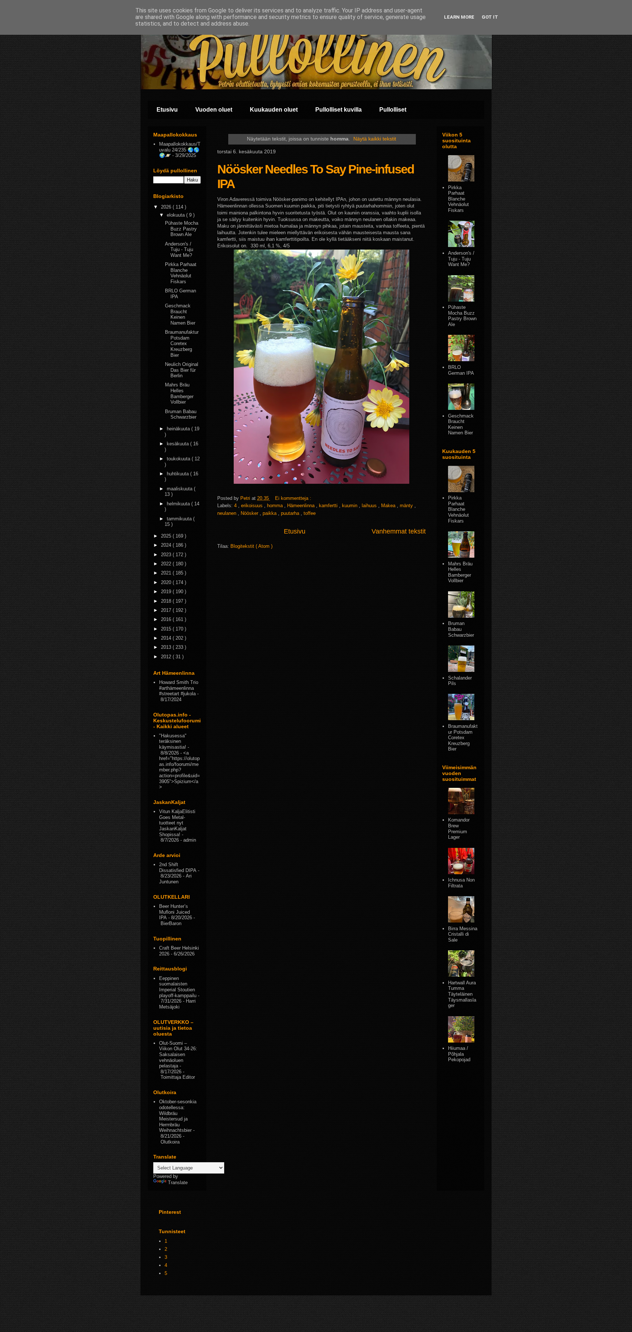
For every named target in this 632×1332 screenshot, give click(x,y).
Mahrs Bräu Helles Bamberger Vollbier (179, 393)
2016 (167, 619)
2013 (167, 647)
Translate (178, 1182)
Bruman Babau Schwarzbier (180, 414)
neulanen (227, 513)
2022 (167, 563)
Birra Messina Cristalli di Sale (462, 934)
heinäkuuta (179, 428)
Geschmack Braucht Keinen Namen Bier (180, 314)
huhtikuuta (178, 473)
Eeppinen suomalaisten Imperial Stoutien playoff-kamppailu (177, 987)
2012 (167, 656)
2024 (167, 545)
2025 (167, 536)
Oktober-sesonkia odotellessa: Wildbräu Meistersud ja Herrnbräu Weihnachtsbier (177, 1116)
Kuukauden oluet (274, 109)
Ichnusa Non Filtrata (461, 882)
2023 (167, 554)
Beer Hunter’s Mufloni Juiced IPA (174, 911)
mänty (407, 505)
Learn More (459, 17)
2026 (167, 207)
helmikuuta (179, 503)
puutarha (291, 513)
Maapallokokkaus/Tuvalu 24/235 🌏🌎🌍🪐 (179, 149)
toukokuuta (179, 458)
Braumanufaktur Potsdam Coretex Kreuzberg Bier (182, 343)
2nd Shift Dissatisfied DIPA (177, 867)
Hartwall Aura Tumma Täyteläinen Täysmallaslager (462, 994)
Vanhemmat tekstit (399, 531)
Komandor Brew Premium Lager (459, 828)
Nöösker (250, 513)
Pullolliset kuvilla (338, 109)
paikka (270, 513)
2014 (167, 638)
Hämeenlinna (301, 505)
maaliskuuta (180, 488)
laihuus (370, 505)
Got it (490, 17)
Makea (389, 505)
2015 (167, 629)
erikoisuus (252, 505)
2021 (167, 573)
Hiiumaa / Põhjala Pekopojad (459, 1053)
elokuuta (176, 215)
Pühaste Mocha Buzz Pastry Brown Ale (181, 228)
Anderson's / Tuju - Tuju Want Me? (179, 249)
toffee (310, 513)
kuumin (350, 505)
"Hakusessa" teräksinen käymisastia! (173, 741)
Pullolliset (392, 109)
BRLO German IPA (461, 370)
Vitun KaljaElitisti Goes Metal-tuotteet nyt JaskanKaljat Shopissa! (177, 823)
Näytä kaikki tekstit (374, 139)
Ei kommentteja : (294, 498)
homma (275, 505)
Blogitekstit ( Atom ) (251, 546)
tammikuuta (180, 518)
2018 (167, 601)
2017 (167, 610)
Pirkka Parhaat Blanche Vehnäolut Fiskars (180, 273)
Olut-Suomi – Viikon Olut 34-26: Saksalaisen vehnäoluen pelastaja (178, 1054)
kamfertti (329, 505)
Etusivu (167, 109)
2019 (167, 591)
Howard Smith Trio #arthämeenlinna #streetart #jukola (178, 688)
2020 (167, 582)
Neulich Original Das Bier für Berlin (181, 370)
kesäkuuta (178, 443)
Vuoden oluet (213, 109)
